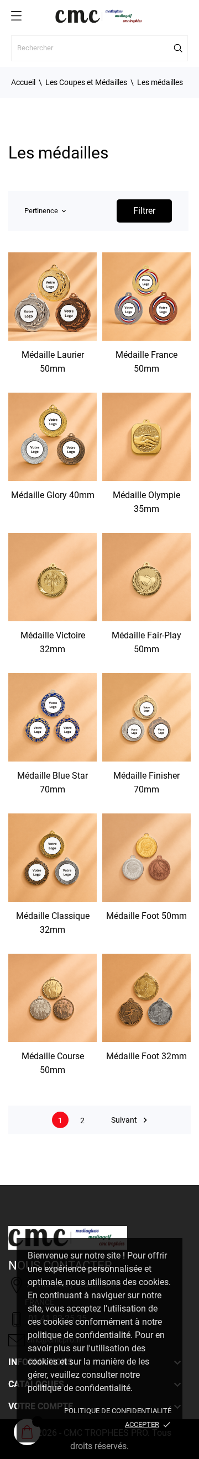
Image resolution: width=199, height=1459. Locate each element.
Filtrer (144, 210)
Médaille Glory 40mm (53, 495)
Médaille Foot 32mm (146, 1056)
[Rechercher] (178, 48)
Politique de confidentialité (117, 1411)
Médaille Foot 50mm (146, 916)
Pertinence (44, 211)
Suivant (130, 1120)
